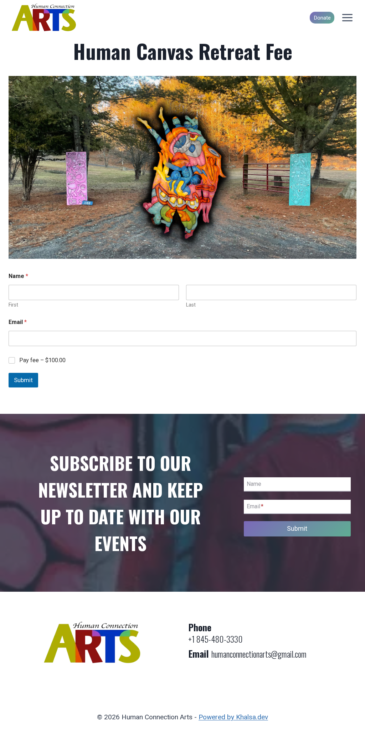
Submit (23, 380)
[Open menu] (347, 18)
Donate (322, 18)
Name (254, 484)
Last (191, 305)
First (13, 305)
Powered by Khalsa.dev (233, 717)
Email (18, 322)
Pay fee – (42, 360)
